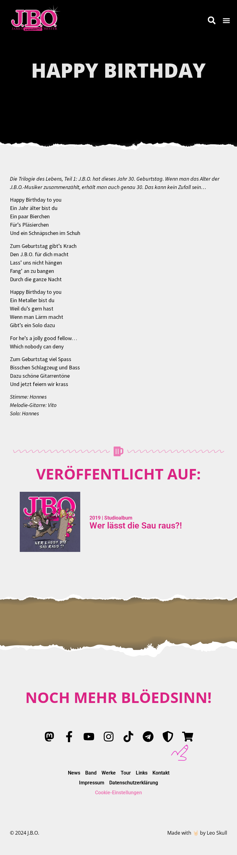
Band (91, 773)
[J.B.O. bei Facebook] (69, 736)
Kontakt (160, 773)
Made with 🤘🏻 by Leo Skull (197, 832)
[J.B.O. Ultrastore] (187, 736)
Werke (109, 773)
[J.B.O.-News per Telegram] (148, 736)
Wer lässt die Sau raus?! (135, 525)
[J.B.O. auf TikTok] (128, 736)
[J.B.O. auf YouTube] (88, 736)
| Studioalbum (116, 518)
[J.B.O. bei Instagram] (108, 736)
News (74, 773)
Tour (126, 773)
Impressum (91, 783)
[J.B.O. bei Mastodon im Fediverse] (49, 736)
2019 (95, 518)
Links (142, 773)
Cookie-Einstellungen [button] (118, 792)
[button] (226, 20)
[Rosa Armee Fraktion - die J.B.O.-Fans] (167, 736)
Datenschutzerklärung (133, 783)
